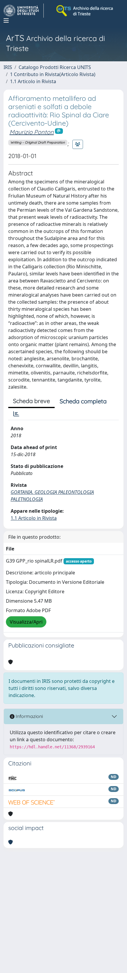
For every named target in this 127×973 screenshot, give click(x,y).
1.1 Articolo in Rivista (33, 81)
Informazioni (28, 716)
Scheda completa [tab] (83, 401)
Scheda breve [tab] (31, 401)
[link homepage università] (85, 11)
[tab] (16, 414)
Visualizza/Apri (26, 622)
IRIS (8, 67)
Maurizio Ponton (31, 132)
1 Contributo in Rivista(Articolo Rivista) (52, 74)
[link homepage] (24, 11)
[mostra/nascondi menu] (6, 21)
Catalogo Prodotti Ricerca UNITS (55, 67)
